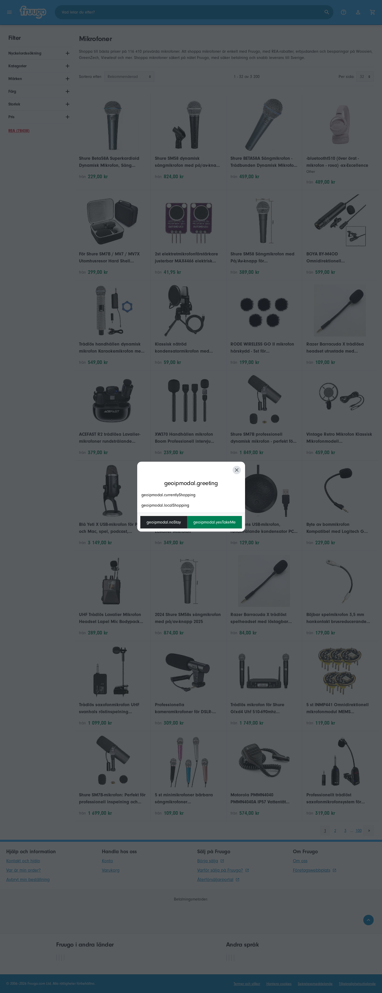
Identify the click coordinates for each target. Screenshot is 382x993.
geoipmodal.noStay (164, 522)
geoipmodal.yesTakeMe (214, 522)
